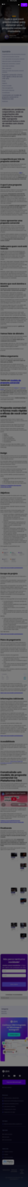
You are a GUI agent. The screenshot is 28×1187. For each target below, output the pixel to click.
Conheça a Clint (24, 5)
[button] (19, 5)
